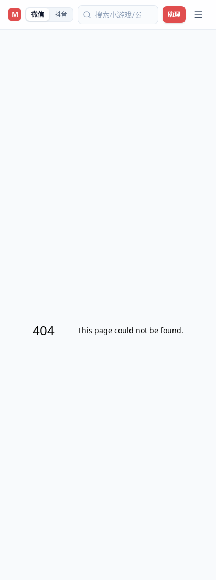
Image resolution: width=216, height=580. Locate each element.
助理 (174, 14)
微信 (37, 14)
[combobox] (118, 14)
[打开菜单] (198, 14)
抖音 (61, 14)
